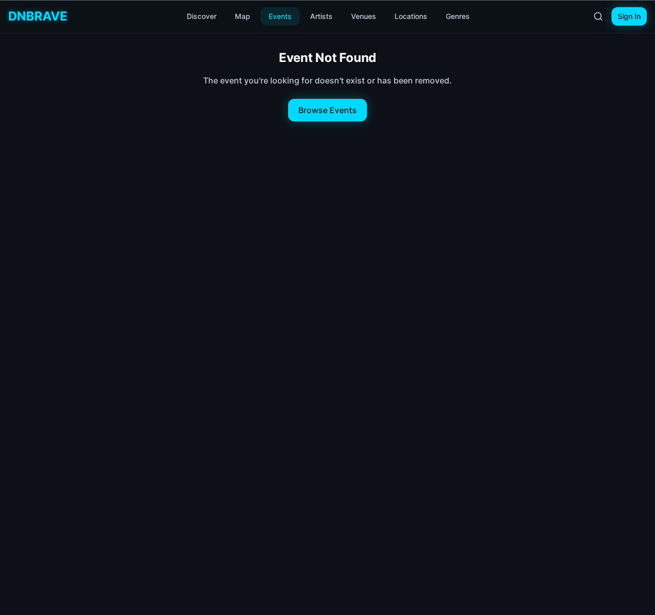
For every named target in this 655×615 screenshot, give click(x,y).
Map (242, 16)
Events (280, 16)
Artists (321, 16)
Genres (458, 16)
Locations (411, 16)
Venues (363, 16)
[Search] (598, 16)
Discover (201, 16)
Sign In (629, 16)
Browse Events (327, 110)
